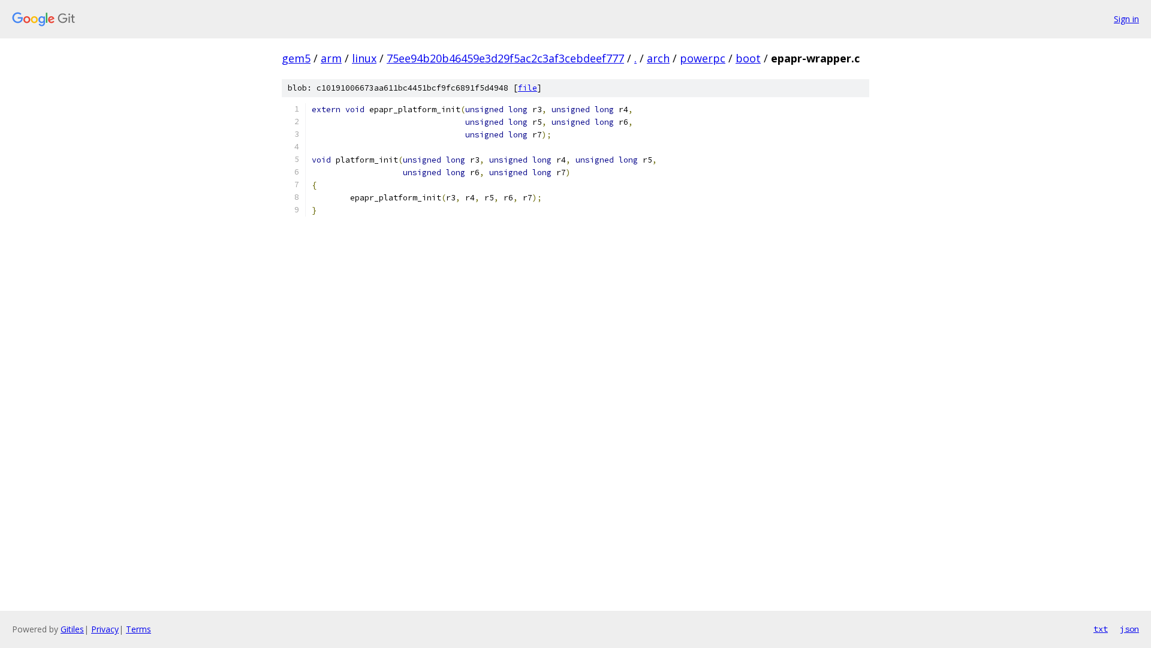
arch (658, 58)
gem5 (296, 58)
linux (364, 58)
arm (331, 58)
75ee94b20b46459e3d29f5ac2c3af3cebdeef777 (505, 58)
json (1129, 628)
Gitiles (72, 629)
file (527, 88)
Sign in (1126, 19)
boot (748, 58)
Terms (138, 629)
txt (1100, 628)
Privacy (105, 629)
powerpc (702, 58)
